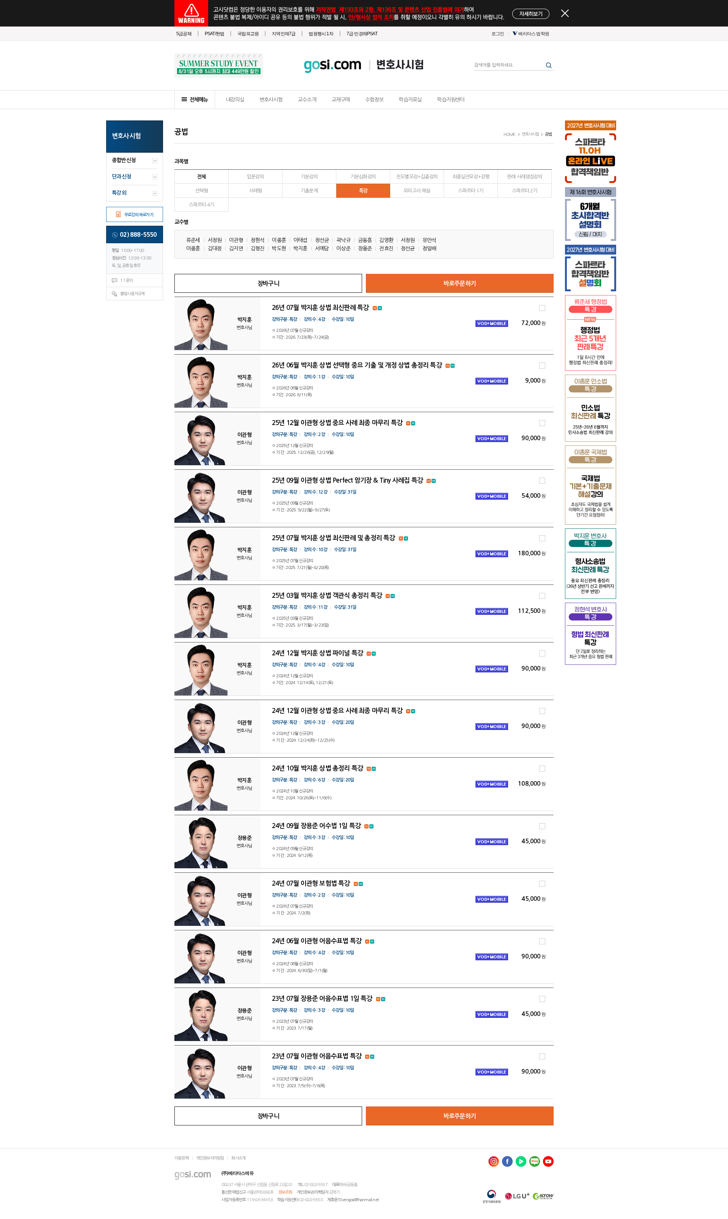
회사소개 (238, 1158)
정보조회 (285, 1192)
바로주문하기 (460, 283)
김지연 (236, 248)
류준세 (193, 240)
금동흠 (365, 240)
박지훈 (300, 248)
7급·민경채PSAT (362, 33)
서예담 (322, 248)
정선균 (322, 240)
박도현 (279, 248)
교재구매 (340, 99)
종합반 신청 (123, 160)
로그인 (497, 33)
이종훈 (279, 240)
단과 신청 (121, 176)
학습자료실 (410, 99)
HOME (509, 135)
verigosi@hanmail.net (360, 1200)
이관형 (236, 240)
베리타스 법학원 (533, 33)
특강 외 (119, 192)
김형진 (258, 248)
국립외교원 (248, 33)
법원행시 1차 (321, 33)
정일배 (429, 248)
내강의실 (235, 99)
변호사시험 (400, 65)
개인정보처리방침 (210, 1158)
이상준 (343, 248)
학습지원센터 (450, 99)
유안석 (429, 240)
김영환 (386, 240)
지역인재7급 (283, 33)
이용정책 (181, 1158)
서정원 (215, 240)
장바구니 (268, 283)
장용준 (365, 248)
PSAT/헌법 (214, 33)
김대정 (215, 248)
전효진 (386, 248)
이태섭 (300, 240)
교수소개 (307, 99)
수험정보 (374, 99)
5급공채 (183, 33)
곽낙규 (343, 240)
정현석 (258, 240)
